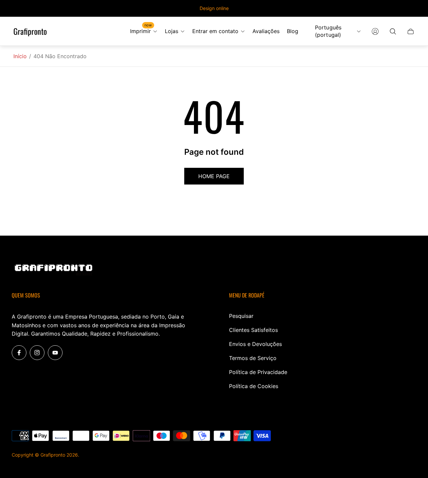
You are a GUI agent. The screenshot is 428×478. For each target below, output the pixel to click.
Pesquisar (241, 316)
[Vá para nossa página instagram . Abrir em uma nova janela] (37, 352)
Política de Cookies (253, 386)
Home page (214, 176)
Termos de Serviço (253, 358)
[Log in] (375, 31)
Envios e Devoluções (255, 344)
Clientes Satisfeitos (253, 330)
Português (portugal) (328, 31)
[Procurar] (393, 31)
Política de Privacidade (258, 372)
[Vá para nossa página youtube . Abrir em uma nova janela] (55, 352)
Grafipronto (30, 31)
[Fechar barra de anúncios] (411, 8)
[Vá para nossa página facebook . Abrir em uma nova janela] (19, 352)
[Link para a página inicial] (53, 270)
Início (20, 56)
